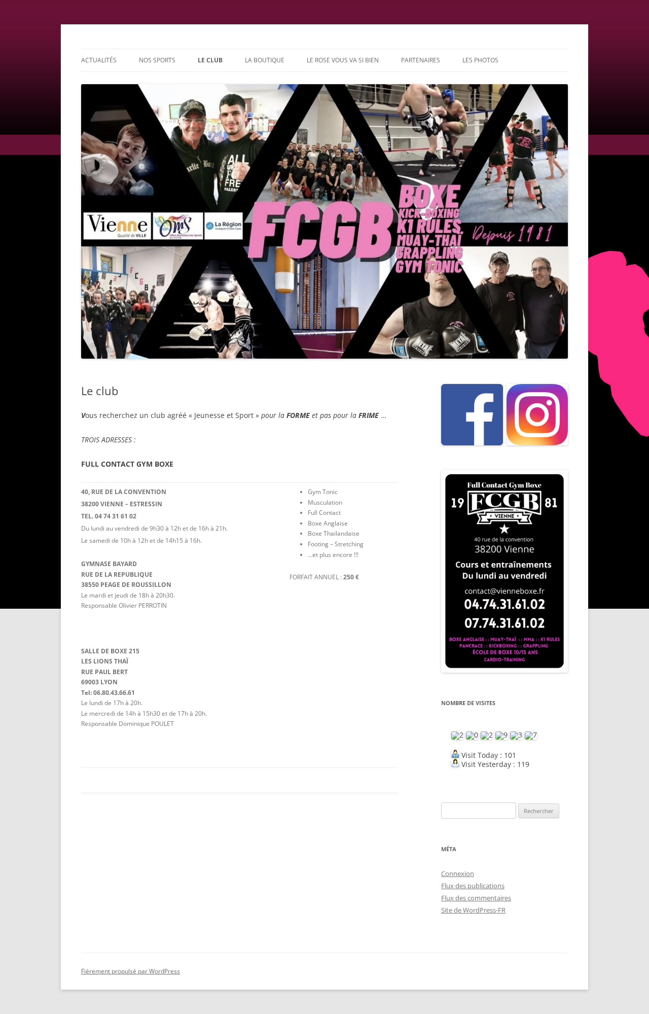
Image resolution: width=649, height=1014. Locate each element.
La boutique (264, 60)
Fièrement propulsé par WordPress (130, 971)
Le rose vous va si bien (343, 60)
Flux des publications (472, 885)
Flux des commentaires (476, 897)
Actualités (99, 60)
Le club (210, 60)
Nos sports (157, 60)
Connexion (457, 873)
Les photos (480, 60)
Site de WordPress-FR (473, 910)
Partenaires (420, 60)
